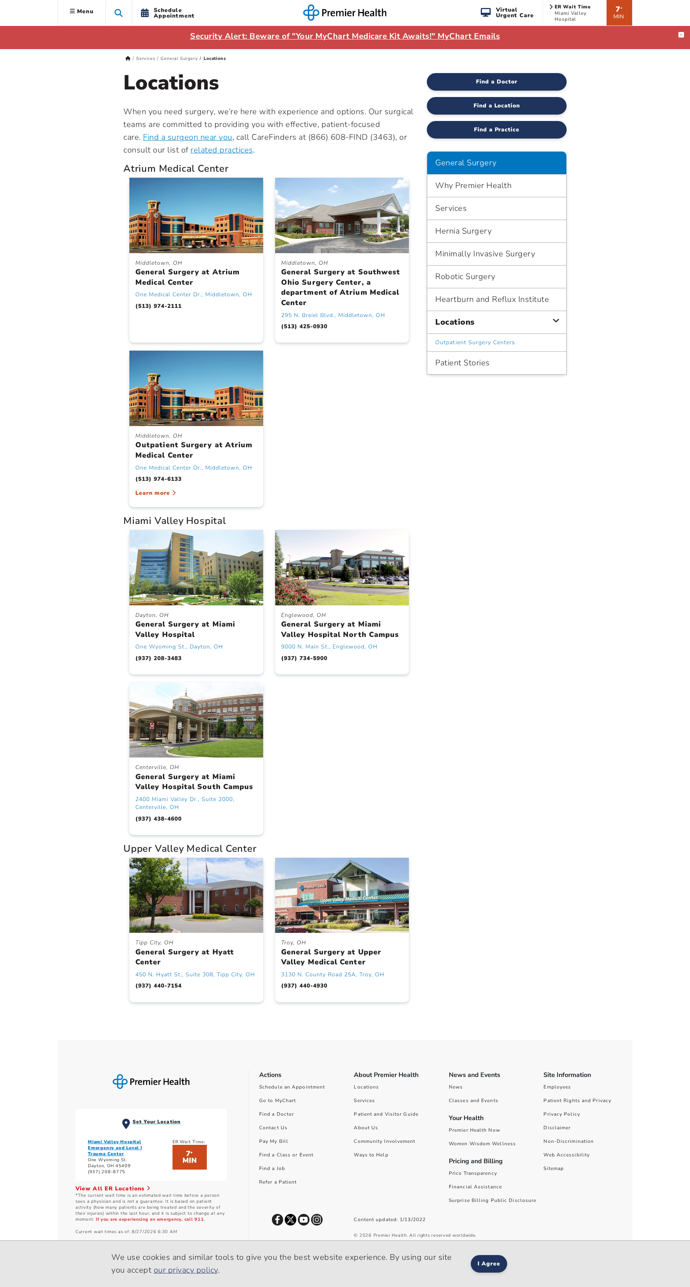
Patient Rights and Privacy (577, 1100)
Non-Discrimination (568, 1141)
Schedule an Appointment (292, 1087)
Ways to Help (371, 1155)
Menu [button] (84, 11)
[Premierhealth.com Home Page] (128, 58)
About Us (366, 1127)
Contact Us (273, 1127)
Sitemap (553, 1168)
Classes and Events (473, 1100)
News (456, 1087)
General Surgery (179, 58)
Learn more (153, 493)
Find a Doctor (497, 81)
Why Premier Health (473, 185)
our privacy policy (186, 1270)
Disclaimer (557, 1127)
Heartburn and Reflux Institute (492, 299)
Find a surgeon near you (187, 137)
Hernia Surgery (463, 231)
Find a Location (497, 105)
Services (145, 58)
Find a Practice (497, 129)
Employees (557, 1087)
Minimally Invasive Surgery (485, 253)
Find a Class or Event (286, 1155)
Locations (455, 322)
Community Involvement (384, 1141)
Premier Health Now (474, 1130)
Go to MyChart (277, 1100)
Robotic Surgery (465, 276)
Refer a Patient (278, 1182)
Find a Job (272, 1168)
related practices (221, 150)
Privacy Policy (561, 1114)
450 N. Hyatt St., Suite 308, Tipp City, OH (195, 974)
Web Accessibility (566, 1155)
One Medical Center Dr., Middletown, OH (193, 294)
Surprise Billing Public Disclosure (492, 1200)
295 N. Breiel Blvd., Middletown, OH (333, 315)
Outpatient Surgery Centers (475, 342)
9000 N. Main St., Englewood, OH (329, 646)
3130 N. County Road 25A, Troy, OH (333, 974)
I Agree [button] (489, 1263)
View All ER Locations (111, 1188)
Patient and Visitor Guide (386, 1114)
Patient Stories (462, 362)
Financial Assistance (475, 1187)
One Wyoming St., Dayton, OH (179, 646)
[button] (118, 12)
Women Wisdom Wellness (482, 1143)
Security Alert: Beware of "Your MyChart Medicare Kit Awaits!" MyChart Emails (345, 36)
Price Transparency (473, 1173)
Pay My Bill (273, 1141)
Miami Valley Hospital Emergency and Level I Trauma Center (115, 1148)
